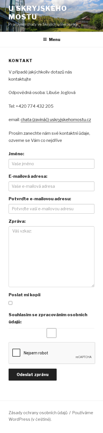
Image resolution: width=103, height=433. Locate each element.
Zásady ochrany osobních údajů (38, 412)
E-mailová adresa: (28, 176)
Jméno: (16, 153)
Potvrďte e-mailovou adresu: (40, 198)
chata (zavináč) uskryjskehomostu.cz (56, 119)
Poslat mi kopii (24, 294)
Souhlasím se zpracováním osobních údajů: (48, 318)
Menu (54, 39)
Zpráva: (17, 221)
